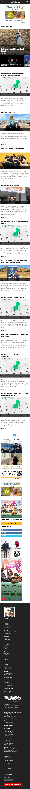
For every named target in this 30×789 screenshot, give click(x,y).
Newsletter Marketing (8, 722)
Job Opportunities (8, 768)
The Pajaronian (7, 751)
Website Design (7, 713)
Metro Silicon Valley (8, 732)
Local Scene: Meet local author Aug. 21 (13, 297)
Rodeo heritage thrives (8, 112)
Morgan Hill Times (8, 747)
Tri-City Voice (7, 753)
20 (17, 435)
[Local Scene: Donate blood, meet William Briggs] (15, 235)
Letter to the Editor (8, 626)
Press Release (7, 627)
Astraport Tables (7, 691)
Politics (5, 648)
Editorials (6, 654)
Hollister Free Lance (8, 743)
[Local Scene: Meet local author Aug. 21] (15, 308)
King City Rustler (7, 744)
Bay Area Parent (7, 757)
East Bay (6, 761)
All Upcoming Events (8, 673)
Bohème (6, 759)
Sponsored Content (8, 719)
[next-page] (21, 435)
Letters (5, 656)
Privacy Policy (7, 629)
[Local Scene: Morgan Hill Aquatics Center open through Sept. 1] (15, 407)
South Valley (7, 763)
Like (20, 529)
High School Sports (8, 667)
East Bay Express (8, 730)
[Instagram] (8, 780)
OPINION (6, 651)
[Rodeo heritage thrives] (15, 122)
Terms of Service (7, 630)
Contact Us (6, 624)
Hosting (6, 715)
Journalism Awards (8, 769)
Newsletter (6, 623)
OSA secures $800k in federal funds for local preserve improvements (14, 262)
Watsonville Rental (8, 692)
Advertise (6, 638)
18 (11, 435)
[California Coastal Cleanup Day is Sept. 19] (15, 42)
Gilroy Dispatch (7, 740)
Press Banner (7, 748)
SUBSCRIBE (6, 618)
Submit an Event (7, 676)
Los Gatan (6, 746)
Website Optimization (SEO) (10, 716)
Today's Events (7, 674)
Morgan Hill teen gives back (10, 185)
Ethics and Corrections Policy (10, 631)
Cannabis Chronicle (8, 760)
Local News (6, 644)
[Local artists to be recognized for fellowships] (15, 368)
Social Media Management (10, 717)
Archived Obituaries (8, 684)
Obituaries (6, 682)
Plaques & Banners (8, 633)
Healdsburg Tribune (8, 741)
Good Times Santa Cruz (9, 731)
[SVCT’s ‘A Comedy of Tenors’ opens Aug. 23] (15, 161)
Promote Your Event (8, 677)
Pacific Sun (6, 735)
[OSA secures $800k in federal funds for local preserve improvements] (15, 273)
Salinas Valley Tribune (9, 750)
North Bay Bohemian (8, 734)
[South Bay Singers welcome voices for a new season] (12, 64)
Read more (3, 108)
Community (6, 653)
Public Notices (7, 639)
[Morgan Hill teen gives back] (15, 195)
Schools (6, 647)
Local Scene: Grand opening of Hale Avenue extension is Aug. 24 (12, 74)
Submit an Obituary (8, 685)
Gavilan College (7, 668)
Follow (19, 532)
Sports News (7, 665)
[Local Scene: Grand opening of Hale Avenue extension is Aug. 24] (15, 86)
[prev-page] (8, 435)
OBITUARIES (7, 681)
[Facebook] (5, 780)
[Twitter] (11, 780)
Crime (5, 645)
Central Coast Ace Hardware (10, 690)
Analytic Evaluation (8, 720)
